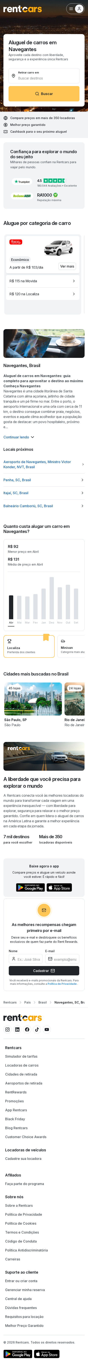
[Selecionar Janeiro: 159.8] (43, 604)
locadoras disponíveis (55, 842)
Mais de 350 (50, 836)
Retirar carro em (28, 72)
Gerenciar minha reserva (25, 1290)
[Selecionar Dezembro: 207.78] (52, 598)
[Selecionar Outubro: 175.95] (68, 602)
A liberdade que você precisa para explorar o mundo (41, 782)
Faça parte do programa (24, 1184)
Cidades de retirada (21, 1074)
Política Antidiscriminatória (26, 1250)
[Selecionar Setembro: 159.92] (76, 604)
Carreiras (12, 1259)
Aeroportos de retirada (23, 1083)
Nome (13, 951)
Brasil (42, 1002)
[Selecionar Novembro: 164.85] (60, 603)
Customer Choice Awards (25, 1137)
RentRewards (15, 1092)
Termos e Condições (22, 1232)
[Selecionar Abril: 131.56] (11, 607)
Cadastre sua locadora (23, 1158)
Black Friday (15, 1119)
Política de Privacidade (62, 983)
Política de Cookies (20, 1223)
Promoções (14, 1101)
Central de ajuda (18, 1299)
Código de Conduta (21, 1241)
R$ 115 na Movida (23, 281)
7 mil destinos (16, 836)
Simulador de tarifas (21, 1056)
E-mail (50, 951)
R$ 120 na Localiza (24, 294)
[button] (22, 181)
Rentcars (10, 1002)
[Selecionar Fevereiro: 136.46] (35, 606)
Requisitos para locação (24, 1317)
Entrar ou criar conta (21, 1281)
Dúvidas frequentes (21, 1308)
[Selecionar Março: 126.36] (27, 607)
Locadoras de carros (21, 1065)
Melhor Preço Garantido (24, 1325)
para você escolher (17, 842)
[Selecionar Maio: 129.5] (19, 607)
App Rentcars (16, 1110)
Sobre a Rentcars (19, 1205)
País (27, 1002)
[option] (43, 281)
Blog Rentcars (16, 1128)
